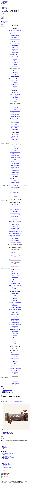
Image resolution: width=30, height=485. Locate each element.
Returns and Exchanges (8, 457)
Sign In (5, 13)
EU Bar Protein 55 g (8, 432)
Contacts (5, 447)
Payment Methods (7, 456)
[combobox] (7, 20)
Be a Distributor (6, 448)
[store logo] (12, 11)
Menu (2, 24)
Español (5, 8)
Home (4, 388)
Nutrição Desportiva (7, 390)
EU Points (5, 465)
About (4, 446)
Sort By (2, 401)
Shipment (5, 458)
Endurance (5, 391)
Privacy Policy (6, 454)
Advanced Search (4, 21)
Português (5, 7)
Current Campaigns (7, 464)
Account (2, 386)
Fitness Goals (6, 463)
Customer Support (7, 467)
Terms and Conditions (8, 453)
